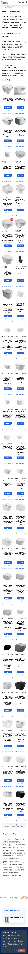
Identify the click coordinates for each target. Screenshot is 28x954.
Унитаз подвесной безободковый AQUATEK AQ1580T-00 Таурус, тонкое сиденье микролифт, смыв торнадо (20, 554)
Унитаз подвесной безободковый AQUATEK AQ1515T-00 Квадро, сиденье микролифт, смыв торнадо (20, 519)
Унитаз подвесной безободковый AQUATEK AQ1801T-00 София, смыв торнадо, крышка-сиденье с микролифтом (20, 589)
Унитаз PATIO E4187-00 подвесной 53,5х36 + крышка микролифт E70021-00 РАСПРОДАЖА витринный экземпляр (7, 237)
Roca (3, 95)
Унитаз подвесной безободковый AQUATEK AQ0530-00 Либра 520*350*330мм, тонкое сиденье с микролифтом (20, 306)
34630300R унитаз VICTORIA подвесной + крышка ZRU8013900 (7, 99)
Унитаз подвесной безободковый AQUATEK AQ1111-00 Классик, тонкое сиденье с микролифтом (20, 379)
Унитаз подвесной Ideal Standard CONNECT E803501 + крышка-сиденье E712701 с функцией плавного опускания (7, 307)
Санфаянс (7, 6)
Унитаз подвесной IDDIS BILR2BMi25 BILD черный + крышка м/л (20, 270)
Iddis (16, 266)
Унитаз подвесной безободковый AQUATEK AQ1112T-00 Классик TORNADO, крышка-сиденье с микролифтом (7, 414)
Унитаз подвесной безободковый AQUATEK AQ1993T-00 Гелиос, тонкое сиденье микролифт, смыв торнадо (20, 736)
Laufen (16, 128)
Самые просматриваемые (12, 910)
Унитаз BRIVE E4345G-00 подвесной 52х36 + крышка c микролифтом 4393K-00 (20, 167)
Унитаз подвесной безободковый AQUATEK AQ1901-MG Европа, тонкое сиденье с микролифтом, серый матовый (20, 660)
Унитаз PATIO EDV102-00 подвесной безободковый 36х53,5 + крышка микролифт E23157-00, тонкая (20, 237)
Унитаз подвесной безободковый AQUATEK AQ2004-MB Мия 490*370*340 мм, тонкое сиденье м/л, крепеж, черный (20, 806)
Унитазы (14, 6)
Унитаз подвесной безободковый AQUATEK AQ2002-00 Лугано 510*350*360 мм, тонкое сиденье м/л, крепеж (20, 772)
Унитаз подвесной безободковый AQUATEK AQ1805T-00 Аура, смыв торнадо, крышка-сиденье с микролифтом (7, 624)
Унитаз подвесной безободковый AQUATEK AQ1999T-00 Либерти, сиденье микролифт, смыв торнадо (7, 772)
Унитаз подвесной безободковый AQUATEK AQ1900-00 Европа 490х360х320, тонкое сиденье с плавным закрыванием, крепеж (20, 625)
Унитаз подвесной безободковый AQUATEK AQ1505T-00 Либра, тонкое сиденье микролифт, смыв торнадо (7, 519)
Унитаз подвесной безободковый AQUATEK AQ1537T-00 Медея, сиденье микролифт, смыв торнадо (7, 554)
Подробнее (15, 950)
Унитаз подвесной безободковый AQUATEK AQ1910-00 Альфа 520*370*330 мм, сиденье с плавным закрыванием (7, 737)
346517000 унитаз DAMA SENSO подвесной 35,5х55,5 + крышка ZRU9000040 (7, 132)
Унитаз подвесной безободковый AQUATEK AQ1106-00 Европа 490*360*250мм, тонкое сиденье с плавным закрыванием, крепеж (7, 343)
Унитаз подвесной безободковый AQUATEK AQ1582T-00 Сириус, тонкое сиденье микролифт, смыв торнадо (7, 588)
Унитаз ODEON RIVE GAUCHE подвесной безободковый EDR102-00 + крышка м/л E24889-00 (7, 202)
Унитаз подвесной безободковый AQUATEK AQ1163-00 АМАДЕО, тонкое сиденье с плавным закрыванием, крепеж (20, 414)
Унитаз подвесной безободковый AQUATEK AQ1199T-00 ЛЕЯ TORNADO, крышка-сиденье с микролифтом (20, 449)
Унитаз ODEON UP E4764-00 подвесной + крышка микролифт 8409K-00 (20, 201)
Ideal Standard (5, 161)
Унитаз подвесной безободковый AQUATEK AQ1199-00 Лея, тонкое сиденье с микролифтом (8, 449)
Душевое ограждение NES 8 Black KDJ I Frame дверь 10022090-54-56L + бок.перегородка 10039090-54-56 (17, 917)
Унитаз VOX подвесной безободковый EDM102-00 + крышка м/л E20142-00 (7, 272)
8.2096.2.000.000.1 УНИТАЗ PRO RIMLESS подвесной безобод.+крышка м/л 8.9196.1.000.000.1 (20, 133)
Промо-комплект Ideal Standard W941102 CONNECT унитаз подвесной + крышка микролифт (7, 167)
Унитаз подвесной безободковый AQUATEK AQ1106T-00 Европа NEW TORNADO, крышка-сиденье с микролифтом (7, 379)
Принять (22, 950)
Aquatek (16, 300)
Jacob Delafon (18, 161)
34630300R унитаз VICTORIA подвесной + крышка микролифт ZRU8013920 (20, 100)
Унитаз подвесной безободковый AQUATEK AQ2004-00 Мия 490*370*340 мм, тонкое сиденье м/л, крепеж (8, 806)
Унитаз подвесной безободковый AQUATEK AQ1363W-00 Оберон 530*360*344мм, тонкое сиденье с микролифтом (20, 484)
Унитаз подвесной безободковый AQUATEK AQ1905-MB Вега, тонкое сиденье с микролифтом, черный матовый (20, 698)
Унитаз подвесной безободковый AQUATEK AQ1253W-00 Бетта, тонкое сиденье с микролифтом (7, 483)
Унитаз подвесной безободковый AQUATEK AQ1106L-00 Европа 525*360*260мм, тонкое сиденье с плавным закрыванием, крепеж (20, 343)
